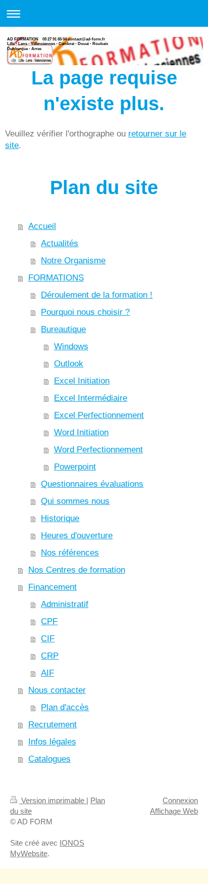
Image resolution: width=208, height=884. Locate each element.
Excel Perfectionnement (99, 415)
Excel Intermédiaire (90, 398)
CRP (50, 656)
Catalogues (49, 759)
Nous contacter (57, 690)
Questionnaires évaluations (92, 484)
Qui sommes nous (75, 501)
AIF (47, 673)
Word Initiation (81, 432)
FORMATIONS (56, 278)
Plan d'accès (65, 707)
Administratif (64, 604)
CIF (48, 638)
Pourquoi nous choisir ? (85, 312)
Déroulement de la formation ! (96, 295)
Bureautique (63, 329)
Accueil (42, 226)
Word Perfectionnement (98, 449)
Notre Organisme (73, 260)
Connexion (180, 800)
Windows (71, 346)
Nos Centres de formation (76, 570)
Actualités (59, 243)
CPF (49, 621)
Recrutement (52, 724)
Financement (52, 587)
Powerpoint (75, 467)
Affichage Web (174, 811)
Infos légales (52, 742)
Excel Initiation (82, 381)
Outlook (68, 363)
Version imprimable (52, 800)
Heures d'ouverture (77, 535)
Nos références (70, 552)
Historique (60, 518)
